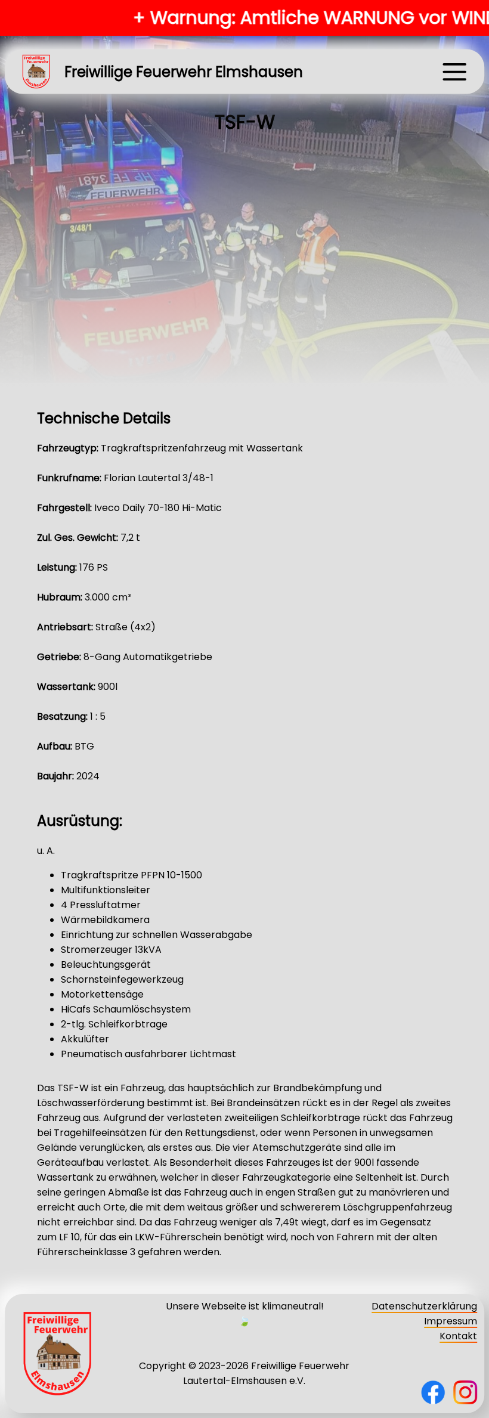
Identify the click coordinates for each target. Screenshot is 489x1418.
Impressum (450, 1321)
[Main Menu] (454, 71)
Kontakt (458, 1336)
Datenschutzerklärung (424, 1306)
